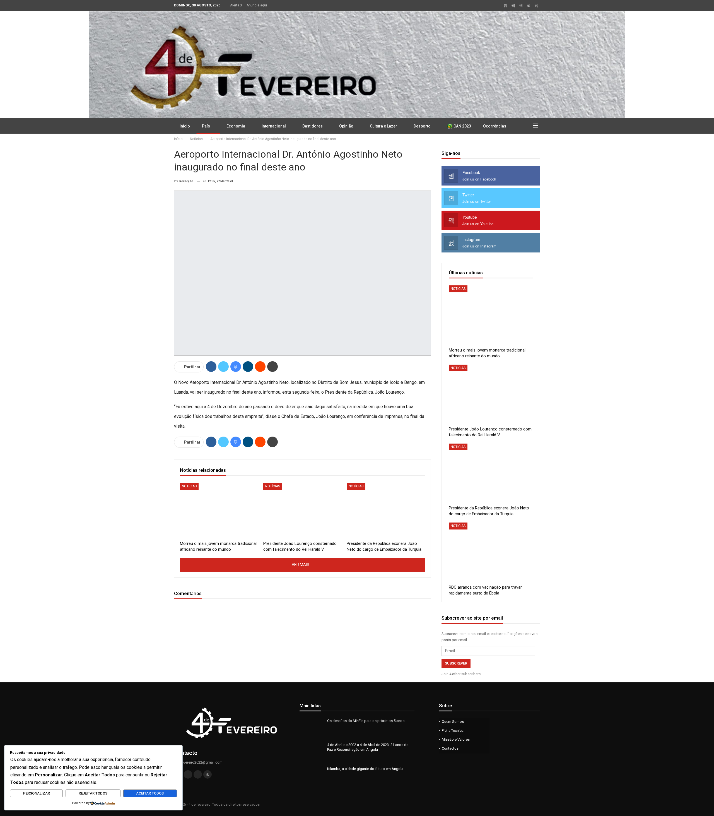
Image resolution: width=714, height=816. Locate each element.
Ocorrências (494, 126)
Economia (235, 126)
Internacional (274, 126)
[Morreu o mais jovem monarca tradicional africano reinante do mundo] (219, 510)
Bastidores (312, 126)
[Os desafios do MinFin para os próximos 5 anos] (312, 727)
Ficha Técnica (453, 730)
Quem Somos (453, 721)
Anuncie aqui (257, 5)
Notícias (189, 486)
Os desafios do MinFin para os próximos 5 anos (365, 721)
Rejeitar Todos (93, 793)
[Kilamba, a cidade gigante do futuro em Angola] (312, 775)
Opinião (346, 126)
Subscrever (456, 663)
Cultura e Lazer (383, 126)
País (206, 126)
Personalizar (36, 793)
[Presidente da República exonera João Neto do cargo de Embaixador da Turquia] (386, 510)
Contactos (450, 748)
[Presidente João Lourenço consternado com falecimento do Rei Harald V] (302, 510)
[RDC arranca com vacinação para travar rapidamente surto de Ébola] (491, 552)
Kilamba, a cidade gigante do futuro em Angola (365, 769)
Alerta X (236, 5)
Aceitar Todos (150, 793)
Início (185, 126)
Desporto (422, 126)
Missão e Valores (456, 739)
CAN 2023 (462, 126)
